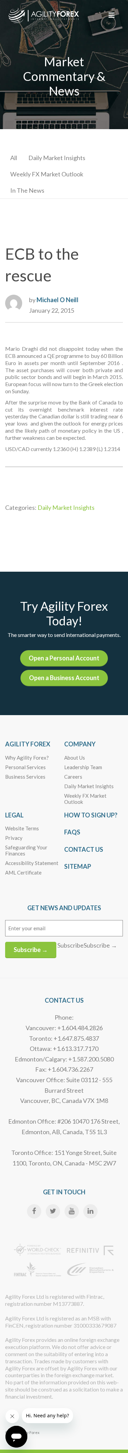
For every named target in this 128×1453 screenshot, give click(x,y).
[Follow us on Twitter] (53, 1211)
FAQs (72, 832)
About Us (74, 758)
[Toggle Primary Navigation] (111, 14)
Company (80, 744)
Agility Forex (27, 744)
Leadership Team (83, 767)
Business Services (25, 777)
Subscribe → (31, 949)
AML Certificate (23, 872)
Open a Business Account (64, 677)
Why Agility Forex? (27, 758)
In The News (27, 190)
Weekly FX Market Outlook (46, 174)
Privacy (14, 838)
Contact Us (83, 849)
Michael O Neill (58, 300)
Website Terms (22, 828)
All (13, 157)
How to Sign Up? (90, 815)
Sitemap (77, 866)
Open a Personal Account (64, 658)
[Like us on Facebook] (34, 1211)
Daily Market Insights (56, 157)
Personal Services (25, 767)
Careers (73, 777)
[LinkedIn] (90, 1211)
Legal (14, 815)
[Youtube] (72, 1211)
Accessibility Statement (31, 863)
